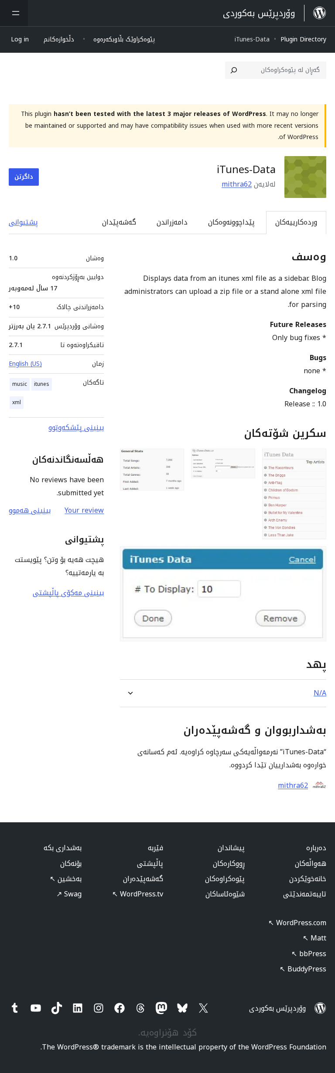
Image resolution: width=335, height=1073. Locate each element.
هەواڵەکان (310, 863)
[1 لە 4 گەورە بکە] (314, 460)
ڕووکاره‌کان (229, 863)
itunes (41, 384)
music (19, 384)
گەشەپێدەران (143, 879)
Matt (314, 938)
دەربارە (316, 848)
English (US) (25, 364)
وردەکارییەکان (296, 222)
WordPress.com (297, 923)
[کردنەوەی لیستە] (14, 13)
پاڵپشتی (150, 863)
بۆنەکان (71, 863)
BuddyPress (303, 969)
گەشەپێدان (119, 222)
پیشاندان (231, 848)
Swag (69, 894)
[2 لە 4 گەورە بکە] (243, 460)
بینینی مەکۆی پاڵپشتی (68, 593)
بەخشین (66, 879)
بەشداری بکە (63, 848)
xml (16, 402)
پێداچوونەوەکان (231, 222)
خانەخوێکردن (307, 879)
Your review (84, 510)
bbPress (308, 954)
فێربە (155, 848)
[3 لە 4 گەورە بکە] (172, 460)
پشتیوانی (23, 222)
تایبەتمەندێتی (304, 894)
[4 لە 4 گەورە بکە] (314, 558)
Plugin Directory (303, 39)
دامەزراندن (172, 222)
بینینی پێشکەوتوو (76, 427)
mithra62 (237, 184)
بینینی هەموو (30, 510)
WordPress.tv (137, 894)
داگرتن (23, 177)
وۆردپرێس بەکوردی (277, 1008)
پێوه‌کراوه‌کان (225, 879)
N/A (320, 693)
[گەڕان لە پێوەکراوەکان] (234, 70)
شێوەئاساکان (225, 894)
